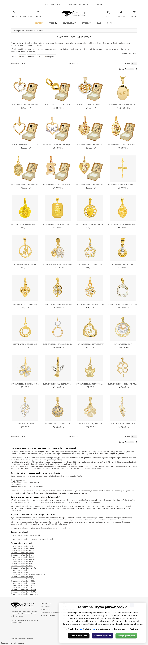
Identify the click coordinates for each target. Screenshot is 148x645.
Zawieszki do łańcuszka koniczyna (23, 559)
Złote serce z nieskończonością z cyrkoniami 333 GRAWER (66, 144)
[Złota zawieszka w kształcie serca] (90, 328)
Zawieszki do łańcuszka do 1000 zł (23, 589)
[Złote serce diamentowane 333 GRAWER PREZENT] (25, 129)
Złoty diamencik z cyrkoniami (25, 304)
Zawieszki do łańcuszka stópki (22, 576)
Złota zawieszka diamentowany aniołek (92, 384)
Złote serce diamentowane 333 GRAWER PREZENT (30, 144)
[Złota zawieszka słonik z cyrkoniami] (57, 248)
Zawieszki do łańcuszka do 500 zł (23, 587)
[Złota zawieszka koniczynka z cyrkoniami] (57, 288)
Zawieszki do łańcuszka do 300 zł (23, 583)
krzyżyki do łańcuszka (19, 462)
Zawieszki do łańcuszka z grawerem (24, 594)
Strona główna (18, 30)
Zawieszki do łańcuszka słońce (22, 555)
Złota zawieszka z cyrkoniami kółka (57, 344)
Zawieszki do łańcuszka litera (22, 565)
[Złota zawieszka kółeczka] (122, 248)
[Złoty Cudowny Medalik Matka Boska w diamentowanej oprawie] (90, 208)
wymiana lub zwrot (78, 4)
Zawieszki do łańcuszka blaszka (22, 546)
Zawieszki (39, 30)
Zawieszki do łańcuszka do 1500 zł (23, 592)
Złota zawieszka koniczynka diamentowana (28, 384)
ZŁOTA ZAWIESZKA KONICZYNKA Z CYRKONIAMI (92, 304)
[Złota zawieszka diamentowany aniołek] (90, 368)
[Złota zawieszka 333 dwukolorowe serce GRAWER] (25, 89)
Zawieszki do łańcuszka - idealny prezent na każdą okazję (32, 539)
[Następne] (79, 64)
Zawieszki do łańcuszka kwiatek (22, 550)
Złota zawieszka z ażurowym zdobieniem (59, 424)
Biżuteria (29, 30)
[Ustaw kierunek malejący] (136, 69)
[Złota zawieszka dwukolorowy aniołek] (57, 368)
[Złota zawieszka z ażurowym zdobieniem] (57, 408)
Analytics (87, 629)
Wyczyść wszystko (129, 53)
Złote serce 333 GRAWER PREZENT (58, 105)
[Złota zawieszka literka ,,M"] (25, 248)
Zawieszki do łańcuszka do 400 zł (23, 585)
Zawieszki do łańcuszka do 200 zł (23, 581)
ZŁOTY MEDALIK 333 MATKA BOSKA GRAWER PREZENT (127, 144)
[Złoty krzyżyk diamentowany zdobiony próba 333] (122, 168)
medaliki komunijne (35, 462)
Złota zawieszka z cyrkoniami (90, 264)
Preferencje (119, 629)
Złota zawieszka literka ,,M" (25, 264)
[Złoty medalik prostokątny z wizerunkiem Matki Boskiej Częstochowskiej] (57, 208)
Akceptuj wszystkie (126, 636)
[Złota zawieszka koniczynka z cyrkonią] (122, 368)
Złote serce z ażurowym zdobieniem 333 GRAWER (95, 105)
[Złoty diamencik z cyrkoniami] (25, 288)
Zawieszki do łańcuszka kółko (22, 561)
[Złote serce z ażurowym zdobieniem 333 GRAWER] (90, 89)
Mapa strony (45, 606)
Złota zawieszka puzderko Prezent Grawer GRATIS (128, 105)
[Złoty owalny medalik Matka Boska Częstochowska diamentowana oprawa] (122, 208)
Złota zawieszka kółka (123, 344)
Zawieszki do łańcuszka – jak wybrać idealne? (28, 535)
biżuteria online (21, 476)
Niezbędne (73, 629)
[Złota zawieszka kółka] (122, 328)
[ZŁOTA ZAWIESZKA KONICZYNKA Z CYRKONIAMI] (90, 288)
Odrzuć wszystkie (79, 636)
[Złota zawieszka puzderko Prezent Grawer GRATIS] (122, 89)
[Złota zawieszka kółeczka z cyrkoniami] (122, 288)
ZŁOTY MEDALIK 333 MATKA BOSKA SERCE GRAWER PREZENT (97, 144)
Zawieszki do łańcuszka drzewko (23, 548)
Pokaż (127, 64)
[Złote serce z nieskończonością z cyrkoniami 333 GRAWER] (57, 129)
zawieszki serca (16, 457)
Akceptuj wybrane (102, 636)
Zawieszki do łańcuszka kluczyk (22, 557)
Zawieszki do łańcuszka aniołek (22, 552)
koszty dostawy (53, 4)
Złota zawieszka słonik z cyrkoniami (57, 264)
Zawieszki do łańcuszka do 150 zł (23, 578)
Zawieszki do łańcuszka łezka (21, 570)
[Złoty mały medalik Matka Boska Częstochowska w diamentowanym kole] (25, 208)
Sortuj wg (120, 69)
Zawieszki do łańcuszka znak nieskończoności (28, 574)
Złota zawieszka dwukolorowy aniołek (59, 384)
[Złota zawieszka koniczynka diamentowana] (25, 368)
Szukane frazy (46, 610)
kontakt (99, 4)
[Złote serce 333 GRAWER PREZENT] (57, 89)
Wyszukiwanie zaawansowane (51, 613)
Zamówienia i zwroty (48, 616)
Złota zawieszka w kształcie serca (90, 344)
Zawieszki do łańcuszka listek (22, 563)
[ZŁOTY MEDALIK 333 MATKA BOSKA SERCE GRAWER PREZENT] (90, 129)
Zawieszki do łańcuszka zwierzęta (23, 568)
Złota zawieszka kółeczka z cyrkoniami (124, 304)
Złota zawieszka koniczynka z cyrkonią (124, 384)
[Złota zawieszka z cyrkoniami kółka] (57, 328)
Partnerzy (134, 629)
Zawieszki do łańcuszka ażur (21, 572)
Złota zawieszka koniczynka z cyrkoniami (60, 304)
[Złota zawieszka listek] (25, 408)
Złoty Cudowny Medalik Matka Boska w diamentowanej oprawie (102, 224)
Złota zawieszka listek (25, 424)
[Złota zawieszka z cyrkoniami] (90, 248)
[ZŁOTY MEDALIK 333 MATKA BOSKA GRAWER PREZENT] (122, 129)
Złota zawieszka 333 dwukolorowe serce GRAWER (30, 105)
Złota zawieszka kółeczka (122, 264)
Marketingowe (103, 629)
